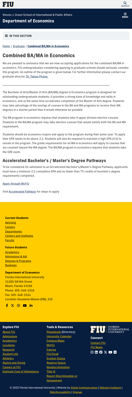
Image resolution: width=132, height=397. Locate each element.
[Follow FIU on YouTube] (111, 352)
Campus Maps (55, 340)
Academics (12, 252)
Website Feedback (110, 387)
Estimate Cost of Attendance (21, 371)
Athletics (8, 358)
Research (8, 349)
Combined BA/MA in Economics (48, 46)
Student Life (10, 354)
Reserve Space (56, 362)
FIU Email (52, 354)
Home (6, 46)
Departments (13, 231)
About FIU (9, 332)
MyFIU (51, 345)
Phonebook (54, 332)
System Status (56, 358)
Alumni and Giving (14, 362)
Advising (10, 222)
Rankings (11, 265)
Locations (9, 345)
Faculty (9, 240)
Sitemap (77, 392)
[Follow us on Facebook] (7, 305)
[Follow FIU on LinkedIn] (97, 352)
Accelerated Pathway (22, 191)
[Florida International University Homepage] (34, 4)
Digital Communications (84, 387)
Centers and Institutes (19, 236)
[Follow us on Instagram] (18, 305)
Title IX (51, 371)
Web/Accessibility (60, 392)
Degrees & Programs (18, 261)
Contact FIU (98, 343)
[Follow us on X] (13, 305)
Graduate (19, 46)
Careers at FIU (12, 367)
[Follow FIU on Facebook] (101, 352)
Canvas (51, 349)
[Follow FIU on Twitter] (106, 352)
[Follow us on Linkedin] (31, 305)
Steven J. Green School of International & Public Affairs (37, 15)
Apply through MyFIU (16, 183)
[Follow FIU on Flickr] (116, 352)
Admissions (10, 336)
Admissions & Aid (16, 256)
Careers (10, 227)
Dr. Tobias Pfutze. (37, 76)
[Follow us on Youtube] (25, 305)
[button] (125, 4)
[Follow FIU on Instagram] (93, 352)
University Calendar (59, 336)
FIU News (97, 347)
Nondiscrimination (58, 367)
